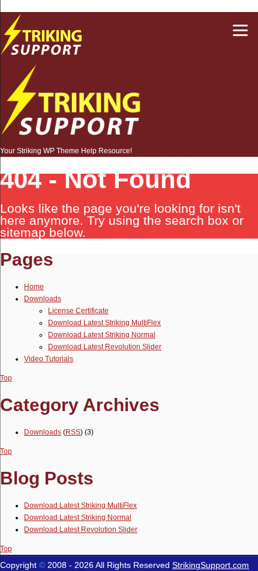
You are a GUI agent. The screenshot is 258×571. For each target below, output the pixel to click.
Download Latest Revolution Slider (104, 347)
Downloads (42, 299)
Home (34, 286)
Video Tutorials (48, 359)
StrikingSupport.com (210, 565)
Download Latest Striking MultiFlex (104, 323)
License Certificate (78, 311)
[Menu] (240, 30)
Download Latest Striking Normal (101, 335)
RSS (72, 432)
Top (6, 378)
